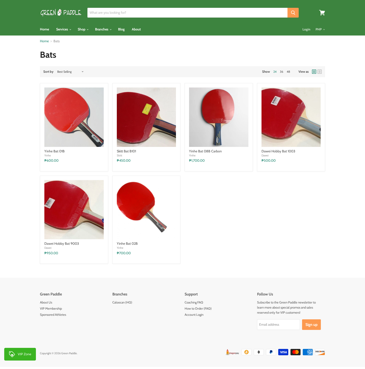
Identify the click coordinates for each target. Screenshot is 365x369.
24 (274, 72)
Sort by (48, 72)
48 (288, 72)
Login (306, 29)
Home (44, 29)
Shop (82, 29)
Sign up (311, 324)
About (136, 29)
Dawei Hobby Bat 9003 (61, 244)
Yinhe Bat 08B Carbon (205, 151)
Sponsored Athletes (53, 315)
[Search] (293, 13)
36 (281, 72)
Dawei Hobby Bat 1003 (278, 151)
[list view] (319, 72)
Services (62, 29)
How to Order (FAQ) (198, 308)
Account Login (194, 315)
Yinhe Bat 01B (54, 151)
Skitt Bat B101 (126, 151)
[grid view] (314, 72)
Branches (102, 29)
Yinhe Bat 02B (127, 244)
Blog (121, 29)
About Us (46, 302)
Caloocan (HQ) (122, 302)
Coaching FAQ (194, 302)
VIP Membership (51, 308)
